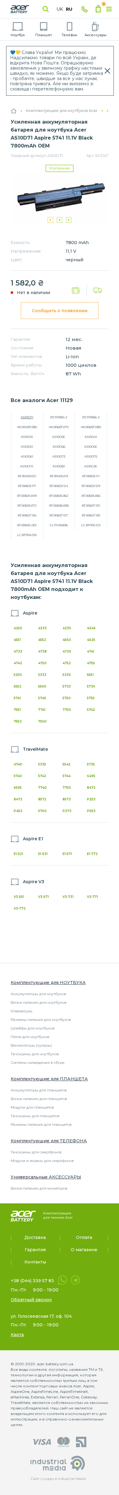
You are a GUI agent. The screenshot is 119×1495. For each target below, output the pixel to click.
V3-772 (20, 908)
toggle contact (84, 9)
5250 (18, 675)
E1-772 (92, 854)
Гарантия (35, 1249)
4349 (91, 628)
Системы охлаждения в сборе (37, 1062)
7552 (18, 721)
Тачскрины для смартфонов (36, 1152)
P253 (91, 799)
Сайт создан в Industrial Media (58, 1478)
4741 (90, 652)
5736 (91, 686)
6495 (91, 776)
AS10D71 (27, 417)
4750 (42, 663)
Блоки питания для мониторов (39, 1188)
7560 (42, 721)
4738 (42, 652)
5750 (67, 698)
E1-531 (43, 854)
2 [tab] (59, 220)
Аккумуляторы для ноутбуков (38, 993)
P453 (18, 811)
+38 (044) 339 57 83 (32, 1280)
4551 (17, 640)
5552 (17, 686)
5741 (17, 698)
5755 (91, 698)
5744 (66, 776)
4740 (18, 764)
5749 (42, 698)
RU (69, 9)
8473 (18, 799)
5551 (90, 675)
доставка (98, 290)
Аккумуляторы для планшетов (39, 1090)
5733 (67, 686)
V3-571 (43, 897)
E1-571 (67, 854)
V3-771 (92, 897)
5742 (91, 710)
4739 (67, 652)
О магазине (84, 1249)
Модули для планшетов (32, 1107)
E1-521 (18, 854)
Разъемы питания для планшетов (41, 1124)
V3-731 (68, 897)
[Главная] (14, 111)
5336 (67, 675)
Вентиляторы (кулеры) (31, 1045)
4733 (18, 652)
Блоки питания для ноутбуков (39, 1002)
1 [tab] (50, 220)
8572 (42, 799)
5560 (42, 686)
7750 (67, 710)
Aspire (30, 613)
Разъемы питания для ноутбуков (41, 1019)
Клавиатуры (21, 1011)
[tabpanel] (59, 199)
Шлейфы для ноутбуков (33, 1028)
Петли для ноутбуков (30, 1036)
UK (59, 9)
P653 (91, 811)
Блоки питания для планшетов (39, 1098)
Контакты (35, 1262)
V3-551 (19, 897)
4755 (91, 663)
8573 (67, 799)
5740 (18, 776)
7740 (42, 788)
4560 (67, 640)
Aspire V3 (33, 881)
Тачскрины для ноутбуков (35, 1054)
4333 (42, 628)
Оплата (75, 290)
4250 (18, 628)
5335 (42, 764)
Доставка (35, 1237)
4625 (91, 640)
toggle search (45, 9)
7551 (17, 710)
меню (109, 9)
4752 (67, 663)
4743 (18, 663)
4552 (42, 640)
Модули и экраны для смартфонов (42, 1160)
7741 (41, 710)
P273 (67, 811)
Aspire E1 (33, 838)
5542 (66, 764)
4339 (67, 628)
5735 (91, 764)
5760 (42, 811)
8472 (91, 788)
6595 (18, 788)
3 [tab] (69, 220)
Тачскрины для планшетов (35, 1116)
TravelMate (35, 749)
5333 (42, 675)
